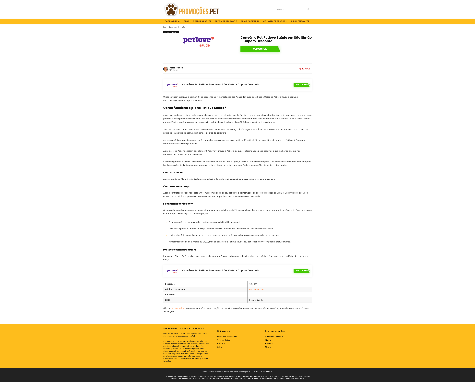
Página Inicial (173, 21)
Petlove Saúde (177, 308)
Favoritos (269, 343)
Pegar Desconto (256, 289)
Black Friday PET (300, 21)
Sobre (219, 347)
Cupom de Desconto (225, 21)
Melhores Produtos (274, 21)
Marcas (268, 340)
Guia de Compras (249, 21)
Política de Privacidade (227, 336)
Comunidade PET (202, 21)
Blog (187, 21)
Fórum (268, 347)
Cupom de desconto (177, 27)
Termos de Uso (223, 340)
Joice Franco (176, 67)
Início (165, 27)
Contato (221, 343)
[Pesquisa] (308, 9)
